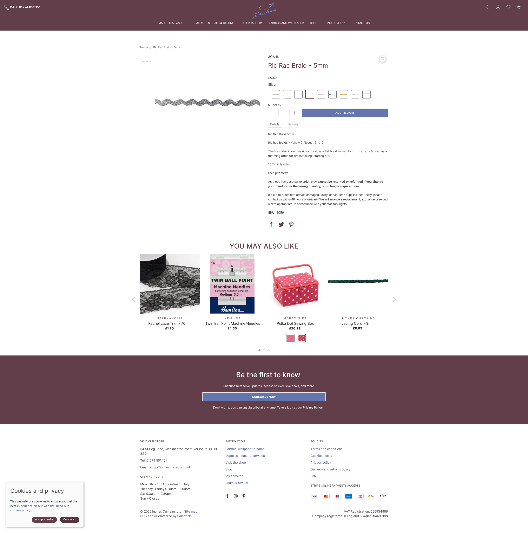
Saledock (184, 516)
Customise (69, 519)
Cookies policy (321, 456)
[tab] (259, 350)
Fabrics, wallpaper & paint (244, 449)
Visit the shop (235, 462)
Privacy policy (321, 462)
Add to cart (345, 112)
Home (144, 47)
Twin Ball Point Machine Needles (232, 323)
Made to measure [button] (171, 23)
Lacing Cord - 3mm (358, 323)
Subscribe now (264, 396)
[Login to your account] (498, 7)
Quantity (274, 105)
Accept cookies (44, 519)
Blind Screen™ (334, 23)
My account (234, 476)
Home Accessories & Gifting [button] (212, 23)
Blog (313, 23)
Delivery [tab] (293, 124)
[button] (488, 7)
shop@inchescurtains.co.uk (170, 467)
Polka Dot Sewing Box (295, 323)
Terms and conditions (327, 449)
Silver (272, 84)
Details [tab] (274, 124)
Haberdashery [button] (251, 23)
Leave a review (236, 483)
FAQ (314, 476)
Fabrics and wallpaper (286, 23)
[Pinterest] (244, 496)
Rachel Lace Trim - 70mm (170, 323)
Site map (190, 511)
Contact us (360, 23)
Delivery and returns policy (330, 469)
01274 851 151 (156, 460)
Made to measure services (245, 456)
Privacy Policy (313, 407)
